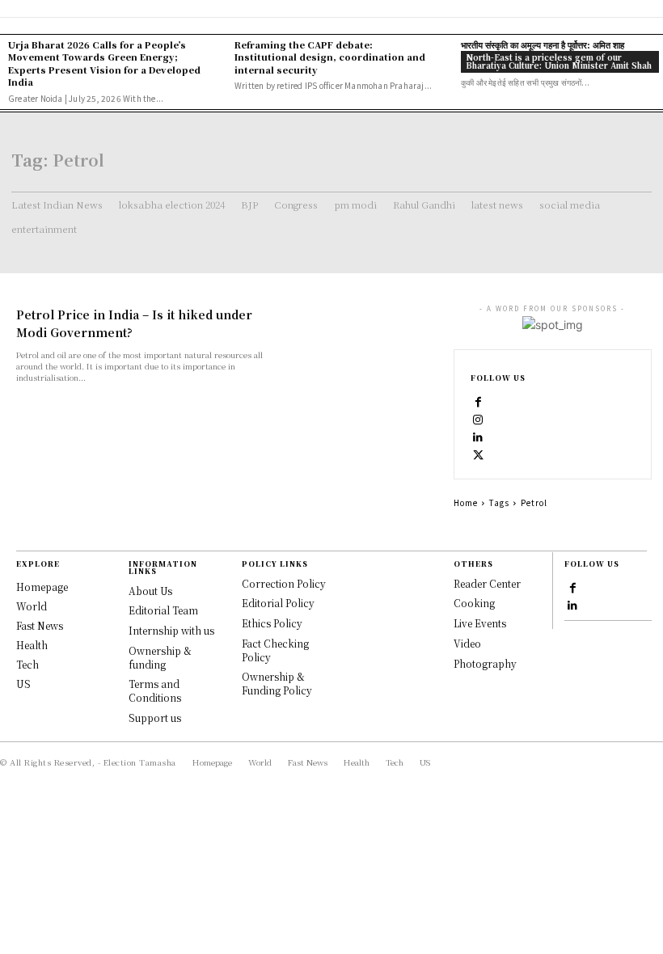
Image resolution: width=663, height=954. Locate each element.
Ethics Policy (272, 623)
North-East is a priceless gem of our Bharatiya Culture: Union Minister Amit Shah (559, 61)
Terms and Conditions (155, 690)
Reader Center (487, 583)
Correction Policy (284, 583)
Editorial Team (163, 610)
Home (466, 502)
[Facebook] (479, 401)
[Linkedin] (479, 436)
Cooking (474, 603)
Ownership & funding (160, 657)
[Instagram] (479, 419)
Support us (155, 717)
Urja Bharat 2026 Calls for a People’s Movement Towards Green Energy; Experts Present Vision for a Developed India (104, 63)
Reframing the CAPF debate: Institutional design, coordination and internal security (329, 57)
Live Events (480, 623)
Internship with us (171, 630)
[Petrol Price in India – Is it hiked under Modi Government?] (367, 343)
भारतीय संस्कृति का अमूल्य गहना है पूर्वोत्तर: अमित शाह (542, 44)
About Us (150, 590)
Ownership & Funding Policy (277, 683)
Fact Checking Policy (275, 650)
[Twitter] (479, 454)
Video (467, 643)
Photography (485, 663)
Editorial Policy (278, 603)
